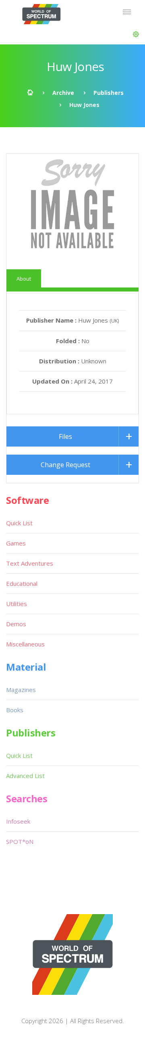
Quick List (19, 523)
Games (16, 543)
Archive (63, 92)
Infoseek (18, 821)
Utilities (16, 604)
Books (14, 710)
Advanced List (25, 776)
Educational (21, 583)
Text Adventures (29, 563)
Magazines (21, 690)
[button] (136, 34)
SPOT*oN (19, 841)
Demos (16, 624)
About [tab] (24, 278)
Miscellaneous (25, 644)
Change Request (65, 464)
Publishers (108, 92)
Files (65, 436)
